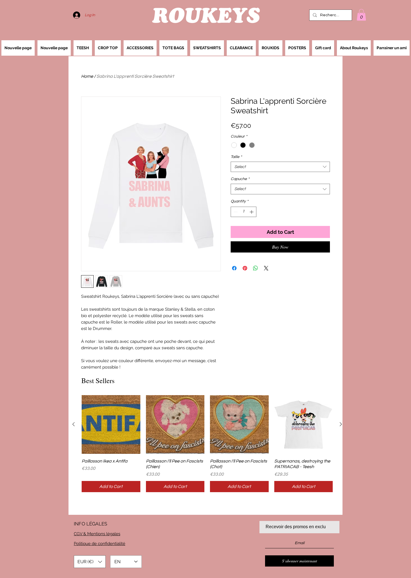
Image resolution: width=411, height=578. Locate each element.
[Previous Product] (73, 424)
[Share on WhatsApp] (255, 268)
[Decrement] (235, 212)
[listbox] (90, 561)
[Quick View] (111, 424)
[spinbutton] (243, 212)
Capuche (240, 179)
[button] (361, 15)
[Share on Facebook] (234, 268)
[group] (207, 443)
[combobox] (280, 167)
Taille (236, 157)
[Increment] (252, 212)
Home (87, 76)
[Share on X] (266, 268)
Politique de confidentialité (99, 543)
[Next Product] (340, 424)
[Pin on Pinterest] (245, 268)
